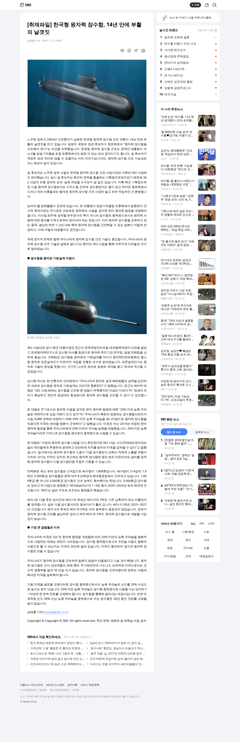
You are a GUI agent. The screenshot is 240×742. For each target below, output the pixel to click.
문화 (170, 548)
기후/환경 (188, 532)
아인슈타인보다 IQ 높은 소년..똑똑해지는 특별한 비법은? (57, 664)
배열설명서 (206, 556)
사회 (206, 532)
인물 (206, 548)
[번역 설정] (129, 50)
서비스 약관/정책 (89, 684)
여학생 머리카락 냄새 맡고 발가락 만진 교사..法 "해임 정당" (57, 659)
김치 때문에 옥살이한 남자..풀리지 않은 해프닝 (117, 659)
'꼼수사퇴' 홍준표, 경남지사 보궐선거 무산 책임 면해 (117, 648)
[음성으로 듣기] (122, 50)
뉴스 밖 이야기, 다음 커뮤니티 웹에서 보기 (194, 17)
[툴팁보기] (215, 30)
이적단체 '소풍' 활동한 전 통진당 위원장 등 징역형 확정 (57, 648)
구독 (196, 5)
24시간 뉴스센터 (55, 684)
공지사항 (72, 684)
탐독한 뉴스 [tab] (202, 432)
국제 (206, 540)
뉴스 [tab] (193, 523)
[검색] (215, 5)
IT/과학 (188, 548)
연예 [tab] (201, 523)
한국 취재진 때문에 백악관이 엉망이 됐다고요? (57, 643)
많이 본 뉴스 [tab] (174, 432)
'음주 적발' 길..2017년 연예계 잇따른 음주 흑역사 (117, 653)
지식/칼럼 (170, 556)
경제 (170, 540)
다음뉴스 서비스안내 (31, 684)
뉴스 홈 (169, 532)
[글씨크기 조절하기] (136, 50)
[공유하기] (207, 5)
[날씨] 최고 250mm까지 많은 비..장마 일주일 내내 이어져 (117, 643)
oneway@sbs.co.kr (56, 612)
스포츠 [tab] (211, 523)
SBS (28, 5)
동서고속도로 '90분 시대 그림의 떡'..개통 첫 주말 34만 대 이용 (57, 653)
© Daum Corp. (28, 701)
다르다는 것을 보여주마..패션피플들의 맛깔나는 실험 (117, 664)
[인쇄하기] (143, 50)
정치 (188, 540)
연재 (188, 556)
